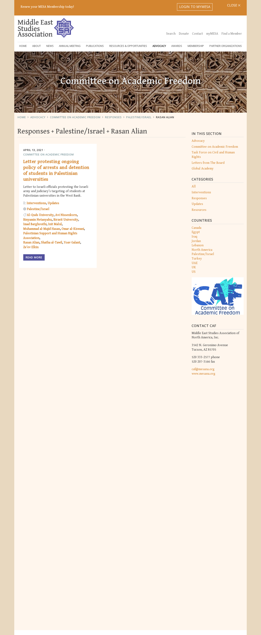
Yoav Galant (72, 242)
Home (23, 46)
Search (171, 34)
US (194, 272)
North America (202, 250)
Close (232, 5)
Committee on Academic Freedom (75, 117)
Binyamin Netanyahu (37, 220)
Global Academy (202, 169)
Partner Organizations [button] (225, 46)
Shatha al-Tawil (51, 242)
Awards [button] (176, 46)
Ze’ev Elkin (31, 247)
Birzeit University (65, 220)
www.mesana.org (203, 374)
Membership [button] (196, 46)
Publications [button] (95, 46)
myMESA (212, 34)
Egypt (196, 232)
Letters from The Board (208, 163)
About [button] (36, 46)
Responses (113, 117)
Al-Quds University (40, 215)
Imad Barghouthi (34, 224)
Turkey (197, 259)
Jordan (196, 241)
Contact (197, 34)
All (194, 186)
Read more (34, 257)
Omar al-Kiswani (73, 229)
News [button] (50, 46)
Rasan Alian (165, 117)
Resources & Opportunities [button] (128, 46)
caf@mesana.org (203, 369)
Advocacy (37, 117)
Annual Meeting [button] (70, 46)
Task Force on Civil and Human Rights (213, 155)
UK (194, 267)
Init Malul (55, 224)
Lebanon (197, 245)
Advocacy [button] (159, 46)
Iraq (194, 237)
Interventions (201, 192)
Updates (197, 204)
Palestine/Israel (139, 117)
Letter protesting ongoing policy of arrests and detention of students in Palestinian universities (56, 170)
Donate (184, 34)
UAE (195, 263)
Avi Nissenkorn (66, 215)
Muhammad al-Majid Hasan (41, 229)
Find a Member (231, 34)
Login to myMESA (194, 6)
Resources (199, 210)
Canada (196, 228)
